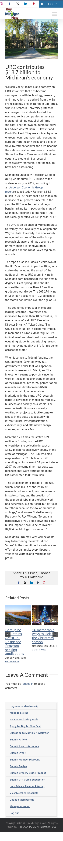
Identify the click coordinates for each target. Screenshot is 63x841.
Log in (53, 4)
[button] (7, 634)
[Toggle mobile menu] (55, 14)
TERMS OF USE (48, 826)
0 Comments (12, 661)
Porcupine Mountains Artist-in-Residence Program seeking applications (14, 642)
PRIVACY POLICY (28, 826)
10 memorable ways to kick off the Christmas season (44, 636)
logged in (27, 683)
